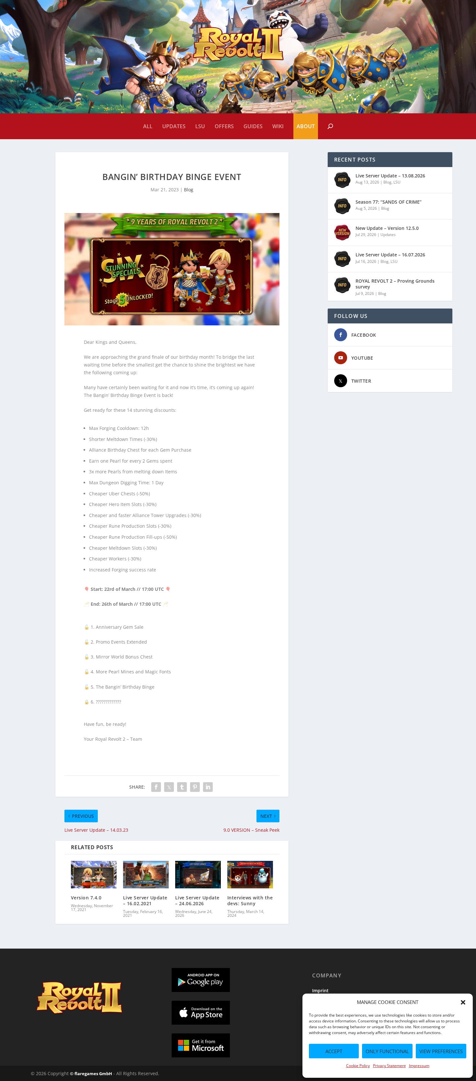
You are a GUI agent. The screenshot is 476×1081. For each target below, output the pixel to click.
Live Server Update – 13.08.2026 (390, 176)
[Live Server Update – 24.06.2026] (198, 874)
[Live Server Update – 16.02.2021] (146, 874)
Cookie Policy (358, 1065)
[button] (463, 1002)
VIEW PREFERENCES (441, 1051)
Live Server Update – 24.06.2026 (197, 900)
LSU (200, 126)
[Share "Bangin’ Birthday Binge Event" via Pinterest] (194, 787)
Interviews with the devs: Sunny (250, 900)
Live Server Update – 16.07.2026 (390, 255)
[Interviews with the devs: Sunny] (250, 874)
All (148, 126)
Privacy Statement (389, 1065)
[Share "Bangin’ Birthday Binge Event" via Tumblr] (182, 787)
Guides (253, 126)
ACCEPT (333, 1051)
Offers (224, 126)
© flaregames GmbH (91, 1073)
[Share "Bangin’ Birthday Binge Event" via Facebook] (156, 787)
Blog (188, 189)
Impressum (419, 1065)
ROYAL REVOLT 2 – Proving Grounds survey (395, 284)
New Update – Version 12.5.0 (387, 228)
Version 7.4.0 (86, 898)
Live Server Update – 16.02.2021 (145, 900)
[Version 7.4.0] (94, 874)
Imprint (320, 990)
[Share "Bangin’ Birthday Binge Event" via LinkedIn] (207, 787)
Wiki (278, 126)
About (306, 126)
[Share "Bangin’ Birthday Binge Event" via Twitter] (169, 787)
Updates (174, 126)
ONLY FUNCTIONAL (387, 1051)
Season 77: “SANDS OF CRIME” (389, 202)
